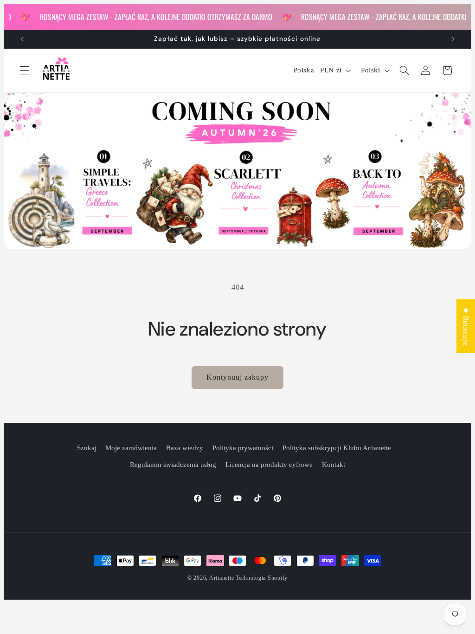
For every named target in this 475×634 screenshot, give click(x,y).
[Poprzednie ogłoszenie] (22, 39)
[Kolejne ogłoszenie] (453, 39)
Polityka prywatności (242, 448)
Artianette (221, 578)
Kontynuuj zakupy (237, 377)
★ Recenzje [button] (466, 326)
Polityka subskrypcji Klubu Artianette (336, 448)
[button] (24, 70)
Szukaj (86, 448)
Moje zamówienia (131, 448)
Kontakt (333, 464)
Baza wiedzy (184, 448)
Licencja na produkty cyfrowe (269, 464)
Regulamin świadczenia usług (173, 464)
